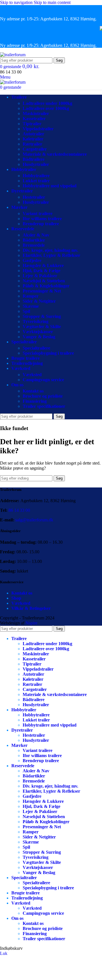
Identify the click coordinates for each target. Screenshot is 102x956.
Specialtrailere (36, 348)
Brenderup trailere (41, 223)
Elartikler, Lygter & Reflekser (51, 255)
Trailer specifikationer (44, 406)
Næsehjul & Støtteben (44, 280)
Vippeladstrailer (38, 128)
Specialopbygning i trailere (48, 353)
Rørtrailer (32, 144)
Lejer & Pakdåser (40, 275)
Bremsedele (34, 245)
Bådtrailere (33, 159)
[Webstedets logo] (13, 54)
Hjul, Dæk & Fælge (41, 270)
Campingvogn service (43, 379)
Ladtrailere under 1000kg (47, 103)
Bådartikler (34, 240)
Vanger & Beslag (39, 336)
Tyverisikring (35, 321)
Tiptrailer (32, 123)
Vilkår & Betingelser (31, 608)
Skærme (31, 306)
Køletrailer (33, 138)
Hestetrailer (34, 197)
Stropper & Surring (42, 316)
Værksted (32, 374)
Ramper (31, 296)
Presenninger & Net (42, 291)
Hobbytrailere (36, 175)
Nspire (31, 623)
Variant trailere (37, 213)
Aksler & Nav (36, 235)
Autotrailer (33, 133)
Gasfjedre (32, 260)
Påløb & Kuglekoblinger (46, 285)
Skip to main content (52, 2)
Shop (16, 598)
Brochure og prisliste (43, 396)
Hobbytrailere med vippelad (49, 185)
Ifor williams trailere (42, 218)
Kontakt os (33, 391)
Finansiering (35, 401)
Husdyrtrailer (36, 164)
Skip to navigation (17, 2)
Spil (26, 311)
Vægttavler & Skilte (42, 326)
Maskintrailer (36, 113)
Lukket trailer (36, 180)
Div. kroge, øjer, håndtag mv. (50, 250)
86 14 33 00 (19, 510)
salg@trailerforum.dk (34, 519)
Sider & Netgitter (39, 301)
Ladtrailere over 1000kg (46, 108)
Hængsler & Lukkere (43, 265)
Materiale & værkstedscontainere (55, 154)
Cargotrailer (35, 149)
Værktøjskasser (38, 331)
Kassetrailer (34, 118)
